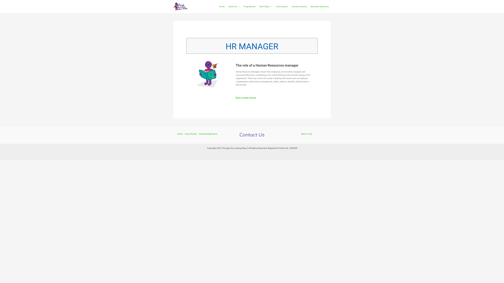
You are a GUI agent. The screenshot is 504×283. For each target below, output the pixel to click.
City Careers (282, 6)
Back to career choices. (246, 97)
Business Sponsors (320, 6)
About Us (233, 6)
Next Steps (264, 6)
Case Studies (191, 134)
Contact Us (251, 135)
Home (222, 6)
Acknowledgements (208, 134)
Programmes (250, 6)
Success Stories (299, 6)
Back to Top (306, 134)
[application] (238, 6)
